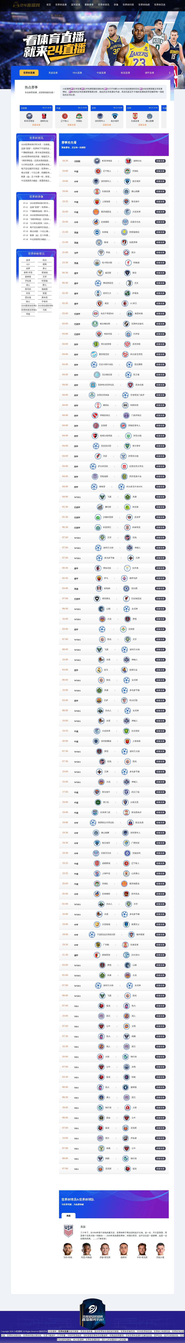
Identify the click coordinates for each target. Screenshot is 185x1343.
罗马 (106, 578)
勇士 (108, 1097)
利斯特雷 (134, 405)
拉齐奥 (135, 568)
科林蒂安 (136, 527)
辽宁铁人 (107, 171)
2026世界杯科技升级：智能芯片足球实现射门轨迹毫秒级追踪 (48, 156)
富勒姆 (107, 588)
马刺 (45, 310)
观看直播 (36, 125)
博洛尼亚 (107, 568)
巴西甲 (77, 314)
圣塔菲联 (136, 344)
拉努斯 (104, 425)
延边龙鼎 (139, 822)
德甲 (76, 955)
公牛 (108, 1026)
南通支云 (135, 924)
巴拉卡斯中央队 (106, 364)
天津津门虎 (105, 812)
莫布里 (45, 297)
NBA (76, 1006)
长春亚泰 (106, 191)
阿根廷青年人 (134, 425)
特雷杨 (45, 281)
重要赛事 (89, 4)
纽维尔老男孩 (106, 436)
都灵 (107, 303)
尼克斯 (134, 1128)
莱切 (134, 273)
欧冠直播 (125, 73)
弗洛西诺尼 (108, 283)
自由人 (108, 710)
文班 (45, 277)
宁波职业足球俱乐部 (106, 934)
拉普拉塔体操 (103, 395)
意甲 (76, 273)
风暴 (135, 497)
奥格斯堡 (106, 955)
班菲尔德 (137, 436)
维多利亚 (108, 334)
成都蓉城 (106, 863)
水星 (108, 660)
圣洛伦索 (139, 385)
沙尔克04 (135, 955)
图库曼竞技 (104, 354)
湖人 (134, 1016)
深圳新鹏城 (106, 741)
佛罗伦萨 (133, 578)
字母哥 (45, 301)
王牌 (138, 558)
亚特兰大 (107, 293)
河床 (105, 456)
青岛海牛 (135, 201)
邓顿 (28, 314)
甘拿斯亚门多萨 (137, 395)
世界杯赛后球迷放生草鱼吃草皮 (28, 310)
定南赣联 (105, 222)
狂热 (135, 537)
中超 (58, 108)
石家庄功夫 (135, 222)
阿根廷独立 (105, 415)
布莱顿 (105, 232)
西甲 (76, 630)
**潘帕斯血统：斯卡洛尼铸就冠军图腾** (39, 152)
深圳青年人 (106, 181)
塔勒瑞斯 (104, 476)
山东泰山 (135, 873)
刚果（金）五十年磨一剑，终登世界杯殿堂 (40, 177)
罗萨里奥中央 (135, 476)
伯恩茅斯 (133, 242)
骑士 (28, 301)
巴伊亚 (136, 334)
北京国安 (135, 731)
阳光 (109, 639)
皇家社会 (133, 670)
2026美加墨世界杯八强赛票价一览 (44, 306)
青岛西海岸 (136, 812)
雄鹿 (108, 1148)
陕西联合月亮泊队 (106, 822)
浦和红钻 (137, 161)
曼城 (106, 242)
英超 (76, 232)
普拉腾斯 (138, 364)
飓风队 (106, 405)
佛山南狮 (135, 191)
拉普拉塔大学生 (136, 466)
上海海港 (106, 201)
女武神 (135, 609)
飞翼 (109, 497)
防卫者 (136, 375)
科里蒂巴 (107, 527)
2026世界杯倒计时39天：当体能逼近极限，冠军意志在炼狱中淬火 (50, 144)
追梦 (28, 268)
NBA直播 (77, 73)
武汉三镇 (135, 792)
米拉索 (135, 507)
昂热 (108, 252)
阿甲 (76, 344)
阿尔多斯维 (106, 344)
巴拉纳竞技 (136, 598)
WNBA (77, 497)
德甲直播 (149, 73)
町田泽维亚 (107, 161)
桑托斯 (108, 507)
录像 (116, 4)
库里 (28, 293)
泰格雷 (102, 486)
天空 (109, 537)
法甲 (76, 253)
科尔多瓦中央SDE (134, 486)
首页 (48, 4)
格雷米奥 (139, 313)
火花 (109, 619)
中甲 (94, 108)
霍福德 (45, 272)
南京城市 (136, 181)
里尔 (133, 252)
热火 (134, 1006)
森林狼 (134, 1087)
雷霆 (45, 293)
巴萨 (106, 700)
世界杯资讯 (103, 4)
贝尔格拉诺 (107, 375)
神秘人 (138, 548)
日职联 (24, 108)
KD (28, 264)
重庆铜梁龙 (106, 212)
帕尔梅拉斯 (105, 324)
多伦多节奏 (109, 558)
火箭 (107, 1057)
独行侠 (134, 1057)
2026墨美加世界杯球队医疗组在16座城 (28, 306)
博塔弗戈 (106, 598)
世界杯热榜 (144, 4)
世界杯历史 (159, 4)
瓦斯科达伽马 (137, 324)
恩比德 (28, 297)
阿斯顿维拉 (134, 232)
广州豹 (106, 945)
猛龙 (108, 1006)
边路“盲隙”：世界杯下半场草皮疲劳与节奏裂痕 (42, 148)
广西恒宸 (135, 843)
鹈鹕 (134, 1036)
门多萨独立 (136, 415)
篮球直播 (75, 4)
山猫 (108, 609)
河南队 (135, 171)
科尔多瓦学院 (136, 354)
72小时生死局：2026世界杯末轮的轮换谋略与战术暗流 (45, 165)
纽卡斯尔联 (107, 263)
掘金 (108, 1118)
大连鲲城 (106, 924)
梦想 (135, 619)
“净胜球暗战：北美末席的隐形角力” (37, 160)
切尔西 (134, 588)
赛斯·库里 (28, 272)
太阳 (134, 1026)
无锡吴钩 (136, 853)
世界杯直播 (61, 4)
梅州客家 (140, 934)
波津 (28, 260)
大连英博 (136, 212)
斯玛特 (28, 289)
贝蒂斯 (131, 629)
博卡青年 (136, 446)
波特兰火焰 (108, 548)
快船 (134, 1077)
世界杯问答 (128, 4)
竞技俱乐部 (106, 446)
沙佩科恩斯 (108, 517)
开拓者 (134, 1138)
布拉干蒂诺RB (107, 313)
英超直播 (53, 73)
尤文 (136, 283)
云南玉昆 (134, 802)
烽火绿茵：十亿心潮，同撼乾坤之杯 (37, 173)
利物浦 (136, 263)
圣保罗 (137, 517)
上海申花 (106, 873)
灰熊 (134, 1067)
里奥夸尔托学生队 (106, 385)
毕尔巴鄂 (133, 700)
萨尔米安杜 (103, 466)
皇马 (106, 670)
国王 (108, 1016)
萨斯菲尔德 (133, 456)
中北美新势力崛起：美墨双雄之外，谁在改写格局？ (44, 181)
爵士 (45, 285)
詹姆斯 (45, 289)
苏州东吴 (135, 894)
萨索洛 (135, 293)
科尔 (45, 260)
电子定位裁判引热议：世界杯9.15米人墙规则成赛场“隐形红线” (49, 169)
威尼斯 (108, 273)
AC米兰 (133, 303)
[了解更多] (101, 1239)
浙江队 (106, 802)
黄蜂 (45, 264)
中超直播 (101, 73)
